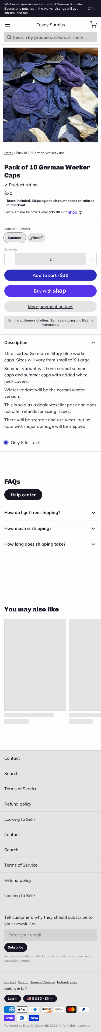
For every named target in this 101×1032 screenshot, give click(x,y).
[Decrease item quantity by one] (10, 259)
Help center (23, 494)
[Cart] (91, 24)
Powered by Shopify (19, 1025)
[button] (50, 275)
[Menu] (9, 24)
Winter (36, 238)
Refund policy (18, 804)
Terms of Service (20, 788)
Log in (13, 998)
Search (11, 773)
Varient (17, 229)
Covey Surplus (50, 24)
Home (8, 153)
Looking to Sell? (19, 819)
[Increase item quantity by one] (91, 259)
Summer (15, 238)
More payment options (50, 306)
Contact (12, 758)
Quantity (10, 250)
